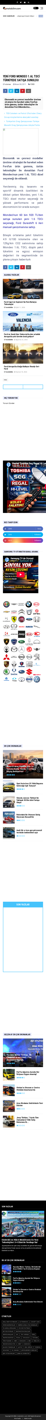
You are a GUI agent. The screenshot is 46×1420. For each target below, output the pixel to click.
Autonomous (23, 1321)
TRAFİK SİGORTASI (8, 1337)
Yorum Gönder (9, 403)
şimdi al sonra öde (23, 1353)
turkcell (38, 1347)
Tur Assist (26, 1337)
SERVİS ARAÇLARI (8, 1334)
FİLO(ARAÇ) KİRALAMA (9, 1328)
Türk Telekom (7, 1341)
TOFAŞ (33, 1334)
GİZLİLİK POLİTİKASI (24, 1328)
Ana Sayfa (17, 1418)
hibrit (20, 1344)
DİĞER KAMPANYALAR (9, 1325)
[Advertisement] (23, 44)
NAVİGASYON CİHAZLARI (23, 1331)
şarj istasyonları (9, 1353)
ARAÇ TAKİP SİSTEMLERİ (10, 1321)
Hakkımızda (28, 1418)
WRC (29, 1341)
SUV (17, 1334)
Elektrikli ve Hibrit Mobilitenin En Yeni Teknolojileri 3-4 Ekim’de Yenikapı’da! (20, 1241)
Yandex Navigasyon (9, 1344)
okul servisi (28, 1347)
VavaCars (22, 1341)
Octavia (25, 16)
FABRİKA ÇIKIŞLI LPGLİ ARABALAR (27, 1325)
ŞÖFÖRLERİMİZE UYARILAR (29, 1350)
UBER (15, 1341)
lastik (20, 1347)
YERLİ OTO (36, 1341)
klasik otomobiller (9, 1347)
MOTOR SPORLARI (8, 1331)
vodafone (6, 1350)
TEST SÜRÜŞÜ (25, 1334)
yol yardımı (15, 1350)
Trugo (18, 1337)
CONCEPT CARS (35, 1321)
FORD (32, 84)
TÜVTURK (35, 1337)
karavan (27, 1344)
